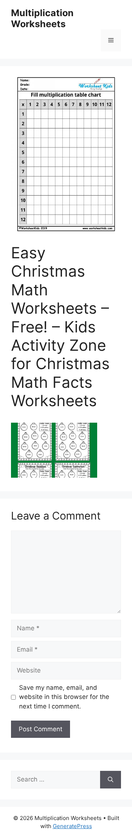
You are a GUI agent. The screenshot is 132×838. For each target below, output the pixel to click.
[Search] (110, 779)
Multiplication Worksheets (42, 18)
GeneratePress (72, 826)
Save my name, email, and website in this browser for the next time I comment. (64, 697)
